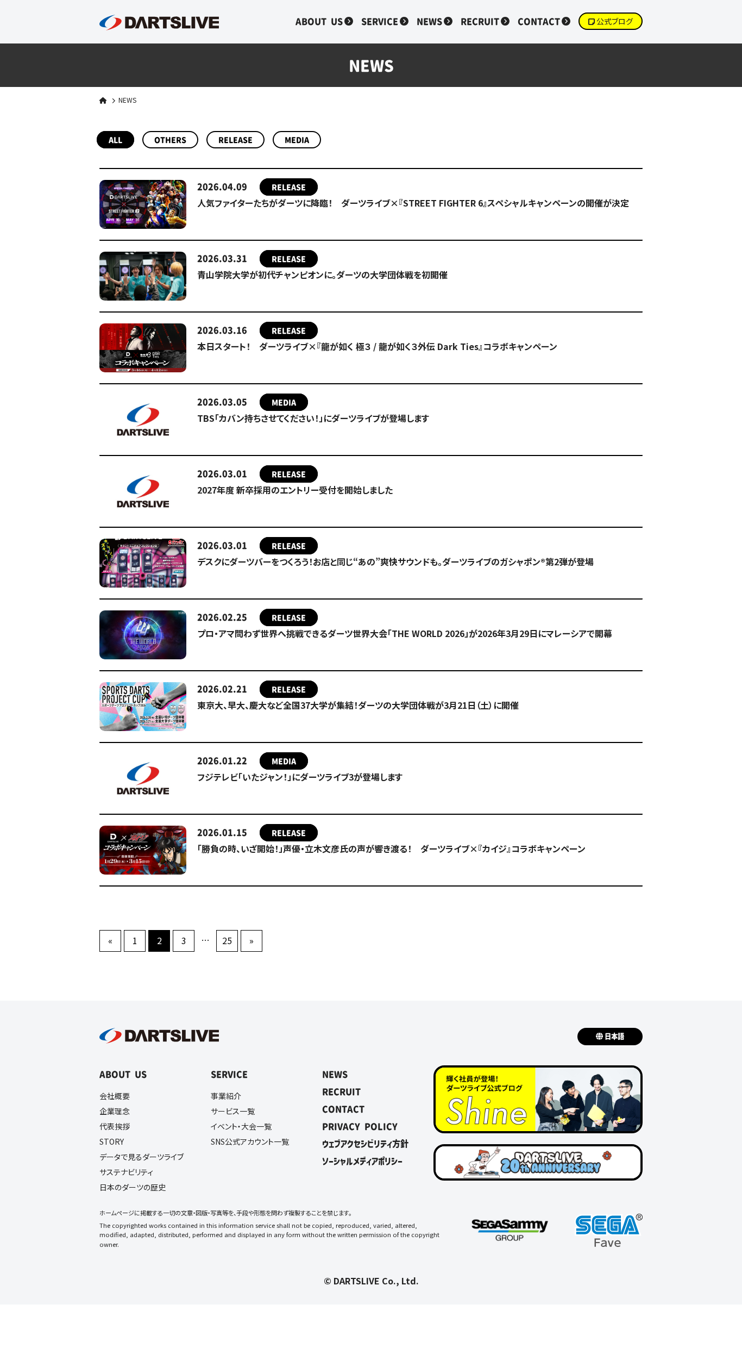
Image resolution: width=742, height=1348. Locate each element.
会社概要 (114, 1095)
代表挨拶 (114, 1126)
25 (227, 940)
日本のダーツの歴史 (132, 1187)
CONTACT (539, 21)
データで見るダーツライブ (141, 1156)
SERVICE (379, 21)
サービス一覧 (233, 1111)
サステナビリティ (126, 1171)
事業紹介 (226, 1095)
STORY (111, 1141)
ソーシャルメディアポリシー (362, 1161)
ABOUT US (319, 21)
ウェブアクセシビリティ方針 (365, 1143)
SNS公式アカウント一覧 (250, 1141)
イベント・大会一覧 (241, 1126)
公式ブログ (614, 21)
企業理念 (114, 1111)
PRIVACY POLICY (360, 1126)
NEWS (429, 21)
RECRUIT (480, 21)
